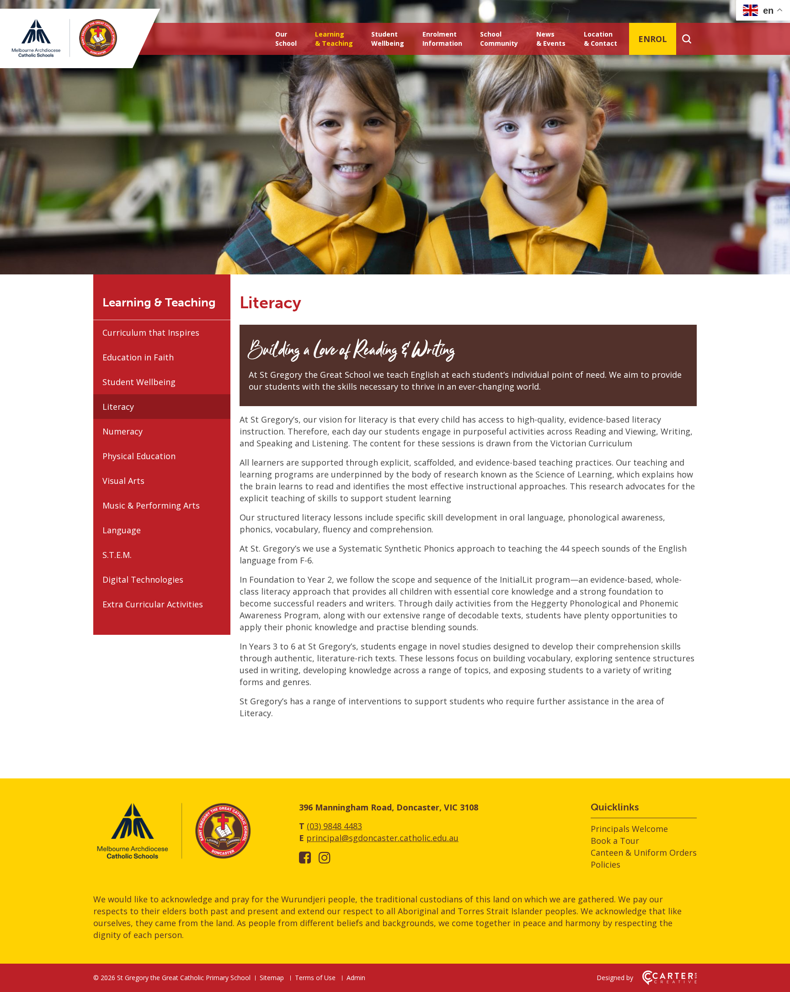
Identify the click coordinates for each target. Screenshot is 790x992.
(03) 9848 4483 (334, 825)
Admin (356, 977)
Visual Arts (123, 480)
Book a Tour (615, 840)
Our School (286, 39)
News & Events (551, 39)
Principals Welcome (629, 828)
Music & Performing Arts (151, 505)
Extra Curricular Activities (152, 604)
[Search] (686, 39)
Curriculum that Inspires (150, 332)
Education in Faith (138, 357)
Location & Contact (600, 39)
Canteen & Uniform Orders (644, 852)
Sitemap (272, 977)
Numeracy (122, 431)
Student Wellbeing (387, 39)
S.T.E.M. (117, 554)
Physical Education (139, 455)
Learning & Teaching (334, 39)
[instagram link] (325, 857)
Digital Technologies (142, 579)
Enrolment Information (442, 39)
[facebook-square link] (305, 857)
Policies (605, 864)
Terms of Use (315, 977)
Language (121, 530)
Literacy (118, 406)
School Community (499, 39)
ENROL (652, 38)
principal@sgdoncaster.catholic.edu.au (382, 837)
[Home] (173, 858)
